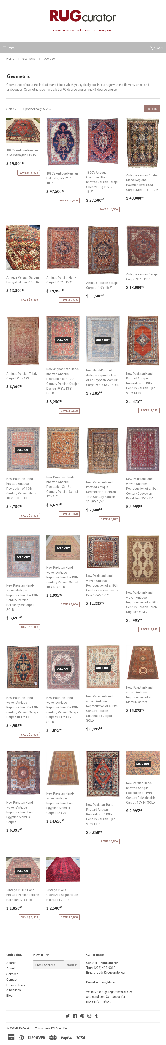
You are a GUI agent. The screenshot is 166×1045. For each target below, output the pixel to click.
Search (11, 963)
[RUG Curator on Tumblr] (96, 1016)
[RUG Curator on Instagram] (89, 1016)
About (10, 968)
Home (10, 58)
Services (12, 974)
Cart (159, 48)
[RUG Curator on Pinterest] (82, 1016)
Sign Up (72, 965)
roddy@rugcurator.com (111, 972)
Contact (11, 979)
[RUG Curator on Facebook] (75, 1016)
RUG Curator (24, 1028)
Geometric (28, 58)
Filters (152, 108)
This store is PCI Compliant (52, 1028)
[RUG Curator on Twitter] (67, 1016)
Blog (9, 995)
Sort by (11, 109)
